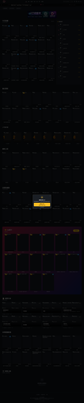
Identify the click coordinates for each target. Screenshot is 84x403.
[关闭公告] (50, 196)
